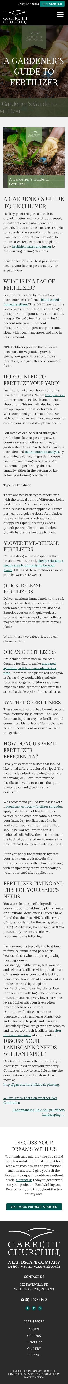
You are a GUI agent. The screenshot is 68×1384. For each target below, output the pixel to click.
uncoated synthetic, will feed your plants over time (29, 668)
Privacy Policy (17, 1374)
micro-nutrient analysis (42, 452)
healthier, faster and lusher (31, 246)
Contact (34, 1342)
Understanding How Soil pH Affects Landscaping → (38, 1112)
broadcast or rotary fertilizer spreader (34, 806)
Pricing (34, 1355)
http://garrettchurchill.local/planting (31, 1085)
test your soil (55, 395)
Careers (34, 1336)
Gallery (34, 1349)
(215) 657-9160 (28, 4)
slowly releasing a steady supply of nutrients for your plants (33, 565)
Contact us (24, 1180)
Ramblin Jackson (34, 1377)
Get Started (52, 4)
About (34, 1329)
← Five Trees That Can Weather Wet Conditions (30, 1100)
